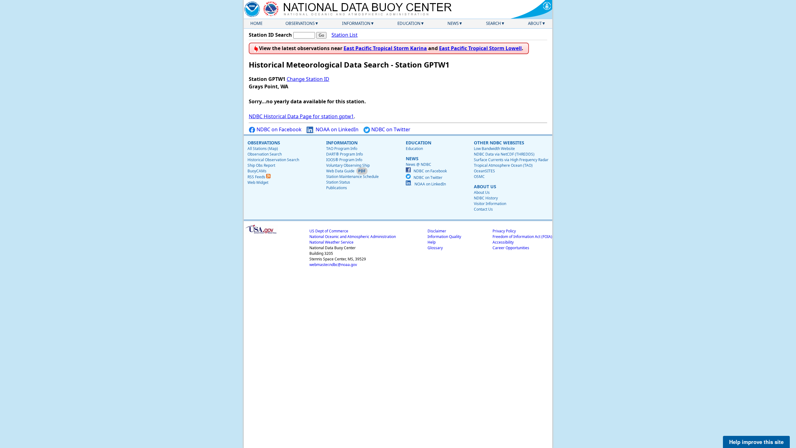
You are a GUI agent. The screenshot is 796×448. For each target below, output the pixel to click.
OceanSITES (484, 171)
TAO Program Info (341, 148)
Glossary (435, 247)
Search (493, 23)
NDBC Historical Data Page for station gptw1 (301, 116)
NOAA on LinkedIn (336, 129)
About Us (482, 192)
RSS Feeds (257, 177)
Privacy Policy (504, 231)
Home (256, 23)
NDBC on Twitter (390, 129)
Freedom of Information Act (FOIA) (522, 236)
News (453, 23)
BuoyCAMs (257, 171)
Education (408, 23)
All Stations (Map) (263, 148)
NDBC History (486, 198)
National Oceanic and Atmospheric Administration (352, 236)
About (535, 23)
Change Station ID (308, 79)
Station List (344, 34)
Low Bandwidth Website (494, 148)
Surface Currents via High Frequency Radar (511, 159)
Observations (300, 23)
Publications (336, 187)
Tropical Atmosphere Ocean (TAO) (503, 165)
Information (356, 23)
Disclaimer (437, 231)
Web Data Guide (340, 171)
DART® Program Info (344, 154)
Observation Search (265, 154)
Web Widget (258, 182)
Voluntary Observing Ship (348, 165)
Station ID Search (270, 34)
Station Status (338, 182)
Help (432, 242)
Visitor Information (490, 203)
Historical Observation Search (273, 159)
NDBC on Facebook (278, 129)
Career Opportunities (511, 247)
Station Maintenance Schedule (352, 176)
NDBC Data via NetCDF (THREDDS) (504, 154)
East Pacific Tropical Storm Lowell (480, 48)
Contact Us (483, 209)
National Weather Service (331, 242)
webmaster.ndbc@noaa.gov (333, 264)
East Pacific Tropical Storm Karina (385, 48)
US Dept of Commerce (328, 231)
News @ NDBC (418, 164)
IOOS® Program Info (344, 159)
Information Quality (444, 236)
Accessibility (503, 242)
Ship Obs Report (261, 165)
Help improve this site (756, 442)
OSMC (479, 176)
